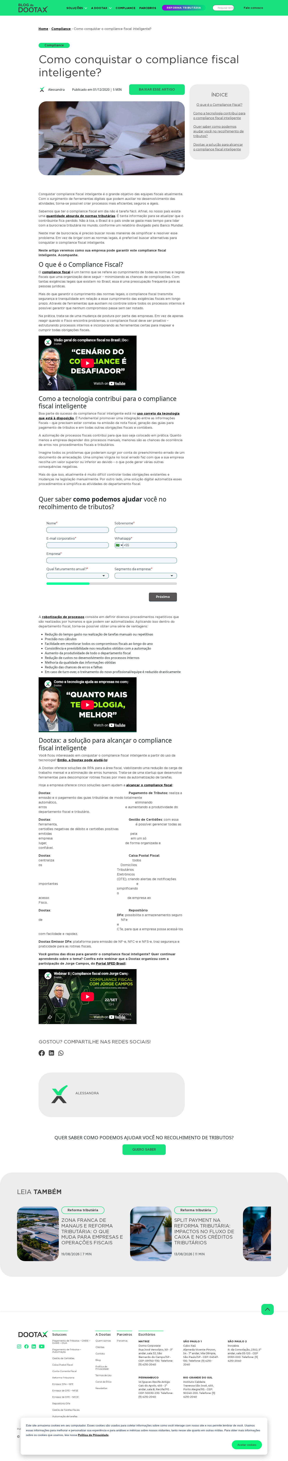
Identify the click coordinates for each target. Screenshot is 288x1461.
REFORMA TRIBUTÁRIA (184, 7)
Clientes (99, 1347)
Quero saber (144, 1149)
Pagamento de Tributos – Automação (66, 1350)
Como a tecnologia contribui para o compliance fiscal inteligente (219, 115)
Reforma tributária (83, 1210)
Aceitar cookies (246, 1444)
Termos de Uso (103, 1375)
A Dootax (99, 8)
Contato (100, 1353)
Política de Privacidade (93, 1435)
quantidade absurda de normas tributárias (80, 216)
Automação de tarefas (64, 1416)
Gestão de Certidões (63, 1358)
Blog (98, 1360)
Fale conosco (253, 7)
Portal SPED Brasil (110, 963)
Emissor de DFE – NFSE (65, 1390)
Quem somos (103, 1341)
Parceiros (147, 8)
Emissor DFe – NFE (62, 1384)
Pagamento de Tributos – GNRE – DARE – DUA (71, 1342)
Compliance (125, 8)
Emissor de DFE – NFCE (65, 1397)
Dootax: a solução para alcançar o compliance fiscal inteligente (218, 147)
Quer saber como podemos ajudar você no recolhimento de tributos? (218, 131)
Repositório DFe (61, 1403)
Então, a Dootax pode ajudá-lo (82, 760)
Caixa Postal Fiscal (62, 1365)
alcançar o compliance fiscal (149, 785)
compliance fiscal (56, 272)
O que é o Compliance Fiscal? (219, 105)
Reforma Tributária (63, 1378)
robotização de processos (63, 617)
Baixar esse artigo (157, 89)
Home (43, 29)
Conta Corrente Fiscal (64, 1371)
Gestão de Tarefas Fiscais (66, 1410)
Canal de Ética (103, 1382)
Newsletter (101, 1388)
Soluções (74, 8)
